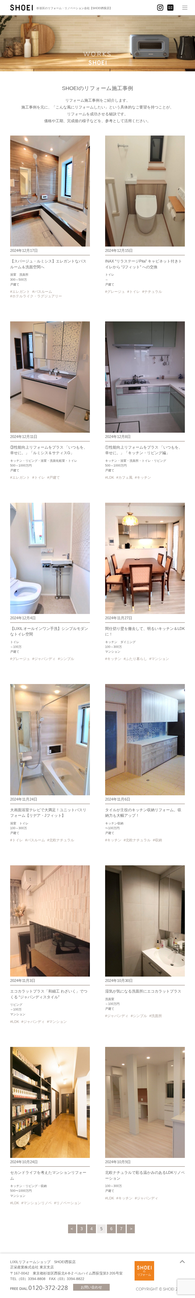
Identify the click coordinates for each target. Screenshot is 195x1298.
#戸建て (53, 477)
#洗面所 (155, 1016)
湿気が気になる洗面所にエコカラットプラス (143, 991)
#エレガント (20, 292)
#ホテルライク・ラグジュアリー (36, 296)
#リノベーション (67, 1203)
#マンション (159, 659)
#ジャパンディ (44, 659)
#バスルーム (42, 292)
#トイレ (133, 292)
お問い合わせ (91, 1287)
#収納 (157, 840)
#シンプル (66, 659)
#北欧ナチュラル (60, 840)
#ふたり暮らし (135, 659)
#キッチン (143, 477)
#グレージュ (115, 292)
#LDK (109, 477)
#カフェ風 (124, 477)
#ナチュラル (152, 292)
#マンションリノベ (36, 1203)
